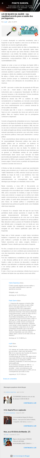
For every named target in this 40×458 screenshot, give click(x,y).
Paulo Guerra (13, 300)
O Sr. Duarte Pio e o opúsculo (15, 410)
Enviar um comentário (10, 379)
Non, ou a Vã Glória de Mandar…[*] (17, 432)
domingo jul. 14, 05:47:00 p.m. (18, 295)
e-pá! (10, 343)
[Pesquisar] (37, 3)
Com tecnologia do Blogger (21, 456)
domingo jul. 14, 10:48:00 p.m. (18, 338)
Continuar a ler (30, 403)
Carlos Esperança (14, 283)
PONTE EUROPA (20, 3)
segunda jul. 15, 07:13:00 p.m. (18, 374)
